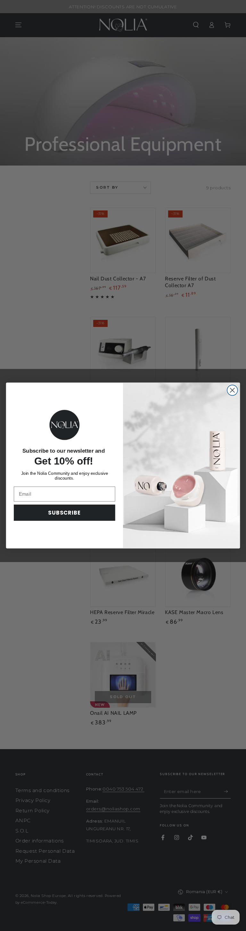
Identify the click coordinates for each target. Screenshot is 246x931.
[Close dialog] (232, 390)
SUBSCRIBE (64, 512)
